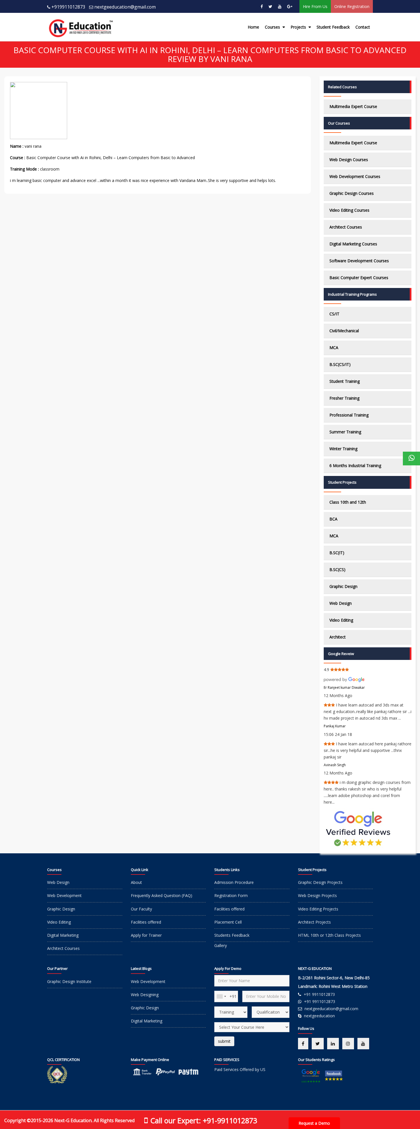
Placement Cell (228, 922)
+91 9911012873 (319, 994)
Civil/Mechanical (344, 330)
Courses (273, 27)
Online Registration (351, 6)
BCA (333, 519)
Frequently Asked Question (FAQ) (161, 895)
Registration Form (231, 895)
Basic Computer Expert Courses (358, 277)
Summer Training (345, 432)
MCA (333, 347)
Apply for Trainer (146, 935)
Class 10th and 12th (347, 502)
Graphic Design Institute (69, 981)
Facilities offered (146, 922)
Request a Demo (314, 1123)
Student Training (344, 381)
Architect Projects (314, 922)
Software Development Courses (359, 260)
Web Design (340, 603)
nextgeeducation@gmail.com (125, 7)
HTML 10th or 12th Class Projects (329, 935)
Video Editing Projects (318, 909)
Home (253, 27)
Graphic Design (343, 586)
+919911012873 (68, 7)
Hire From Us (315, 6)
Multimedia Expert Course (353, 106)
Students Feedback (231, 935)
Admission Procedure (234, 882)
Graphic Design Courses (351, 193)
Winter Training (343, 448)
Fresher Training (344, 398)
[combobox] (221, 996)
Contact (362, 27)
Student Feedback (333, 27)
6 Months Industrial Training (355, 465)
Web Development (64, 895)
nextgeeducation (319, 1015)
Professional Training (349, 415)
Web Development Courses (354, 176)
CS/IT (334, 314)
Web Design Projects (317, 895)
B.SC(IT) (336, 552)
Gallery (220, 945)
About (136, 882)
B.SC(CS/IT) (340, 364)
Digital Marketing (63, 935)
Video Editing (341, 620)
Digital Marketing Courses (353, 244)
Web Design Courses (348, 159)
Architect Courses (345, 227)
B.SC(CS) (337, 569)
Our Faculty (141, 909)
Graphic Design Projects (320, 882)
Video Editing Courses (349, 210)
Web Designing (145, 994)
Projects (299, 27)
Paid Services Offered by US (239, 1069)
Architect (337, 637)
